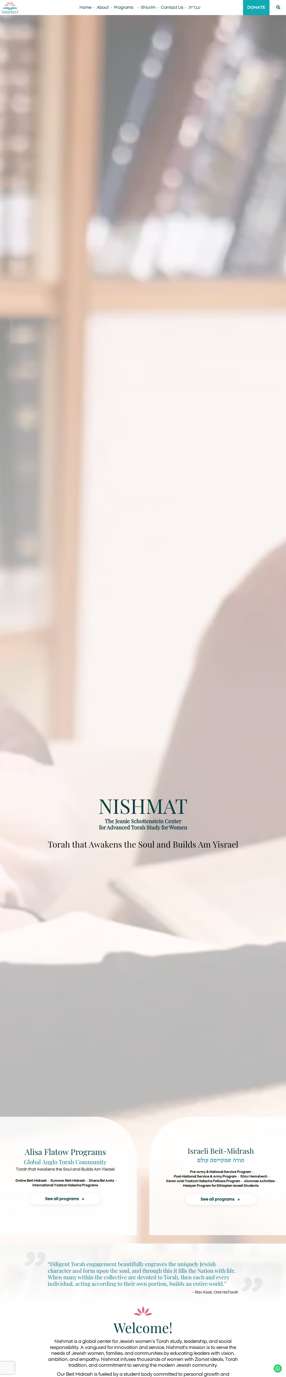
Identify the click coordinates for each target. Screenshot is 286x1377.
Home (85, 7)
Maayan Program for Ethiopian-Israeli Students (221, 1185)
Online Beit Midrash (31, 1180)
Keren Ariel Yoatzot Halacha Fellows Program (203, 1181)
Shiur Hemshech (253, 1176)
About (103, 7)
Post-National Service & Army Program (205, 1176)
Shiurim (148, 7)
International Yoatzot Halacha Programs (65, 1185)
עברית (194, 7)
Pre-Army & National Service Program (220, 1172)
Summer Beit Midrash (67, 1180)
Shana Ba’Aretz (101, 1180)
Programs (123, 7)
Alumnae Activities (259, 1181)
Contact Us (172, 7)
